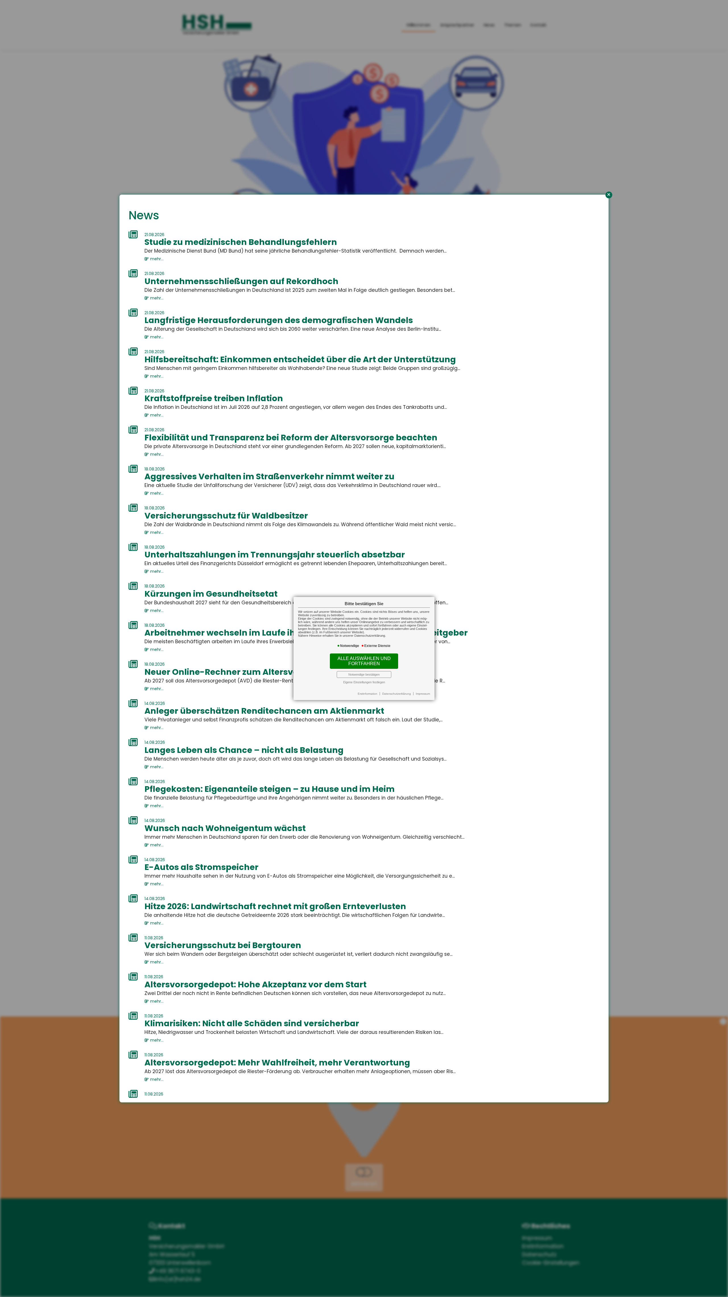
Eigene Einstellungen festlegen (364, 682)
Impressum (423, 693)
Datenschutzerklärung (396, 693)
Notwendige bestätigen (364, 674)
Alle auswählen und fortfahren (364, 661)
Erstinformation (367, 693)
